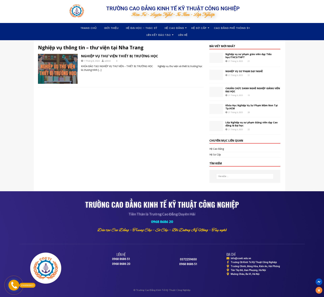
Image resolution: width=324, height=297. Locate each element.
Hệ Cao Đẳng (174, 28)
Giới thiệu (111, 28)
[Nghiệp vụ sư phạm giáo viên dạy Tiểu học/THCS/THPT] (216, 58)
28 (249, 112)
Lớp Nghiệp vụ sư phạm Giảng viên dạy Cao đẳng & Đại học (251, 124)
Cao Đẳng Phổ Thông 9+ (232, 28)
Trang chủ (88, 28)
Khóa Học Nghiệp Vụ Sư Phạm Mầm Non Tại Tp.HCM (251, 107)
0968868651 (28, 285)
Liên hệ (183, 35)
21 (249, 61)
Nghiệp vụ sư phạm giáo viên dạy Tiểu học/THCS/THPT (248, 56)
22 (249, 129)
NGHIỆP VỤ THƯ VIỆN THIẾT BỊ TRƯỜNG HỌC (119, 56)
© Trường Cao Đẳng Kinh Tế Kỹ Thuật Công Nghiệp (162, 290)
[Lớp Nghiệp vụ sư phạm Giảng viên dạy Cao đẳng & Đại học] (216, 126)
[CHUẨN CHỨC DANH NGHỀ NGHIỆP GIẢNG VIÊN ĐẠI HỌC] (216, 92)
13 (249, 95)
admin (107, 60)
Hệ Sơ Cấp (198, 28)
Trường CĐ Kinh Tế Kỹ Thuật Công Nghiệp (254, 262)
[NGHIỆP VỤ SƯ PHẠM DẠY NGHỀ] (216, 75)
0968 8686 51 (121, 259)
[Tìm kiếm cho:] (245, 176)
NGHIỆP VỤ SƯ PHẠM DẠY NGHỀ (244, 71)
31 (249, 75)
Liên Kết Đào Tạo (158, 35)
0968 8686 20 (162, 221)
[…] (99, 69)
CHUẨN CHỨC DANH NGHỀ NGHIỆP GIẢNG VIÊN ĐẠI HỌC (252, 90)
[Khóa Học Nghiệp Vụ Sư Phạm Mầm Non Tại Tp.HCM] (216, 109)
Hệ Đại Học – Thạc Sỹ (141, 28)
